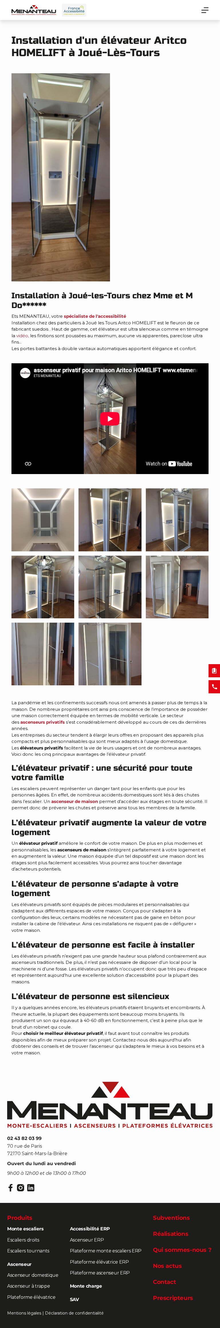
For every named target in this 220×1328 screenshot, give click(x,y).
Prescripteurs (173, 1298)
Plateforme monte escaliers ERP (106, 1251)
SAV (74, 1299)
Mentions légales (24, 1313)
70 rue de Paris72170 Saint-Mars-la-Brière (37, 1149)
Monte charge (86, 1286)
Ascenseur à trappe (28, 1286)
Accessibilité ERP (90, 1229)
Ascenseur (19, 1264)
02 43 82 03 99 (24, 1138)
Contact (164, 1281)
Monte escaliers (25, 1229)
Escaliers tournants (28, 1251)
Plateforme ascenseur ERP (100, 1273)
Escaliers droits (23, 1240)
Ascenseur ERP (87, 1240)
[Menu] (205, 10)
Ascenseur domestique (32, 1275)
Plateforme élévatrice (31, 1297)
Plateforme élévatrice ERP (99, 1262)
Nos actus (167, 1265)
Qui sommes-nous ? (182, 1249)
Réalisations (170, 1233)
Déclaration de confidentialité (74, 1313)
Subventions (171, 1217)
